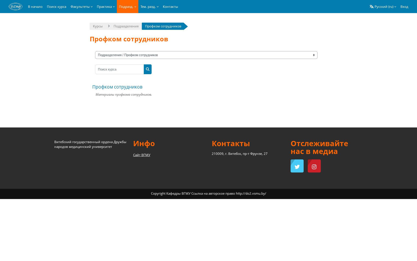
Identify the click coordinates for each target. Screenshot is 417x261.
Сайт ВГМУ (141, 155)
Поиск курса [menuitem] (56, 6)
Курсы (98, 26)
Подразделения (126, 26)
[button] (383, 6)
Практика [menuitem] (104, 6)
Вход (404, 6)
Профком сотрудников (117, 87)
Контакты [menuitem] (170, 6)
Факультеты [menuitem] (80, 6)
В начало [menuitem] (35, 6)
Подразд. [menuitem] (126, 6)
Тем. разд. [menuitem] (148, 6)
